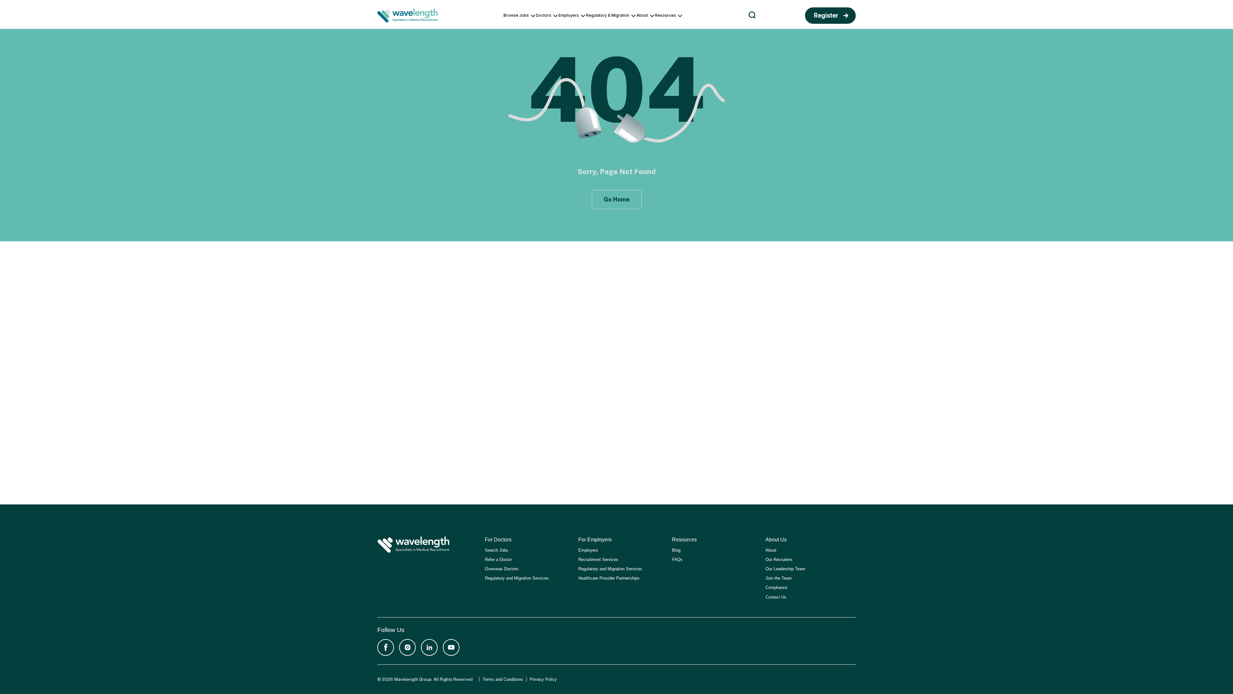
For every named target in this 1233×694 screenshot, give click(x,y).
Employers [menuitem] (568, 15)
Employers (588, 550)
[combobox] (865, 16)
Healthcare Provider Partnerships (609, 578)
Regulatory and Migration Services (517, 578)
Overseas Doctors (502, 569)
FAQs (677, 559)
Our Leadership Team (785, 569)
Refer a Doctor (498, 559)
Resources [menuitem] (665, 15)
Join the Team (778, 578)
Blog (676, 550)
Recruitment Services (598, 559)
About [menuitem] (642, 15)
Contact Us (775, 597)
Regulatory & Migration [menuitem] (607, 15)
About (770, 550)
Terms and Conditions (503, 679)
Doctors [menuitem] (543, 15)
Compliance (776, 587)
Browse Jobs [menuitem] (516, 15)
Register (826, 15)
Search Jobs (496, 550)
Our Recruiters (778, 559)
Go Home (617, 199)
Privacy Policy (543, 679)
